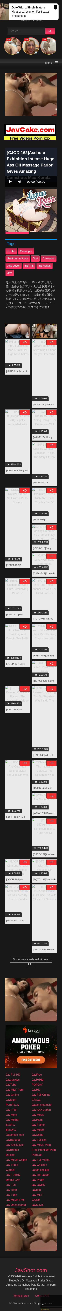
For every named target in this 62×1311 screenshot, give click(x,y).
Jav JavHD (38, 1184)
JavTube (11, 1084)
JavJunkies (13, 1079)
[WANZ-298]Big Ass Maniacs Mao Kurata (44, 815)
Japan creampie (41, 1104)
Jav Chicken (39, 1164)
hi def (11, 251)
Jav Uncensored (16, 1204)
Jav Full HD (13, 1074)
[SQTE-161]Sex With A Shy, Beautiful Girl (44, 881)
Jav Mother (12, 1119)
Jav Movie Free (15, 1199)
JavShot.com (31, 1270)
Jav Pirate (38, 1179)
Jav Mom (11, 1114)
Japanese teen (15, 1134)
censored (49, 258)
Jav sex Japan (40, 1174)
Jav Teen (11, 1189)
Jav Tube (11, 1194)
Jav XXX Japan (41, 1109)
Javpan (36, 1189)
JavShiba (37, 1134)
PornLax (37, 1154)
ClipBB (10, 1169)
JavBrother (12, 1149)
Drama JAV (13, 1179)
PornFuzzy (12, 1104)
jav (9, 272)
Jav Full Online (41, 1094)
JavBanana (13, 1139)
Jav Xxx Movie (15, 1144)
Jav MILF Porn (15, 1089)
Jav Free (11, 1109)
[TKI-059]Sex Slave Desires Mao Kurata (44, 682)
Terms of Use (21, 1295)
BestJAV (11, 1129)
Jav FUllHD (13, 1174)
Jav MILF (37, 1194)
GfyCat (36, 1099)
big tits (29, 265)
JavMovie (38, 1204)
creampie (26, 251)
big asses (44, 265)
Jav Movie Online (16, 1159)
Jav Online (12, 1094)
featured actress (17, 258)
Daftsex (10, 1154)
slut (35, 258)
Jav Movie (38, 1114)
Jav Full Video (40, 1159)
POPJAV (37, 1084)
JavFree (37, 1074)
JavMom (11, 1099)
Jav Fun (11, 1184)
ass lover (13, 265)
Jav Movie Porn (41, 1144)
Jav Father (38, 1124)
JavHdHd (37, 1079)
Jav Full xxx (39, 1139)
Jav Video (12, 1164)
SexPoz (11, 1124)
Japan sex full (40, 1169)
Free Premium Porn (44, 1149)
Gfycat (36, 1199)
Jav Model (38, 1129)
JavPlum (37, 1119)
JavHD (36, 1089)
